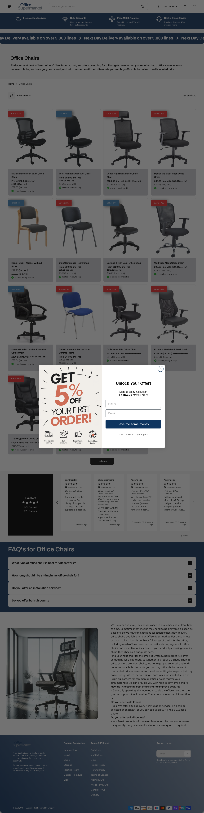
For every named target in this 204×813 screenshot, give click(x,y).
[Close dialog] (160, 369)
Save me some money (133, 424)
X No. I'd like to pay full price (133, 434)
